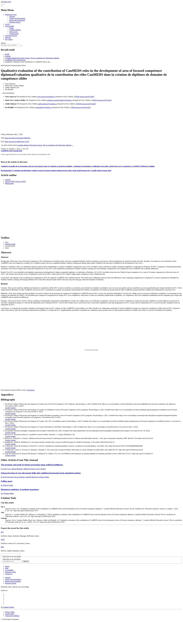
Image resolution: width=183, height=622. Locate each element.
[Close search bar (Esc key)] (4, 4)
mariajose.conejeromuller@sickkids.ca (60, 100)
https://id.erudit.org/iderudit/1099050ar (17, 138)
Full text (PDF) (10, 181)
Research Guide (10, 572)
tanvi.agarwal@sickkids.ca (46, 97)
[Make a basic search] (2, 4)
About (12, 26)
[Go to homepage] (6, 2)
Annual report (14, 34)
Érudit (11, 28)
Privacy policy (10, 612)
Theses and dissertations (17, 18)
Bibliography (9, 183)
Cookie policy (10, 614)
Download (30, 390)
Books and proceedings (17, 20)
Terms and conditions (12, 616)
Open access (13, 32)
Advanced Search (11, 35)
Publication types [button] (11, 14)
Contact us (8, 574)
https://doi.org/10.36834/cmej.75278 (17, 141)
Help (6, 568)
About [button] (7, 26)
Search (3, 43)
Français (8, 37)
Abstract (8, 180)
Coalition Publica (15, 30)
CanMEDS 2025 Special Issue (15, 60)
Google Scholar (10, 408)
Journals (12, 16)
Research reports (14, 22)
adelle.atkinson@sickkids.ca (47, 104)
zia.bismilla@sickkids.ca (43, 107)
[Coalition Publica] (7, 607)
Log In (7, 24)
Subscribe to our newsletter (12, 559)
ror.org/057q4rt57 (88, 97)
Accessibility (9, 570)
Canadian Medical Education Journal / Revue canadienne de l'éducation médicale (32, 58)
